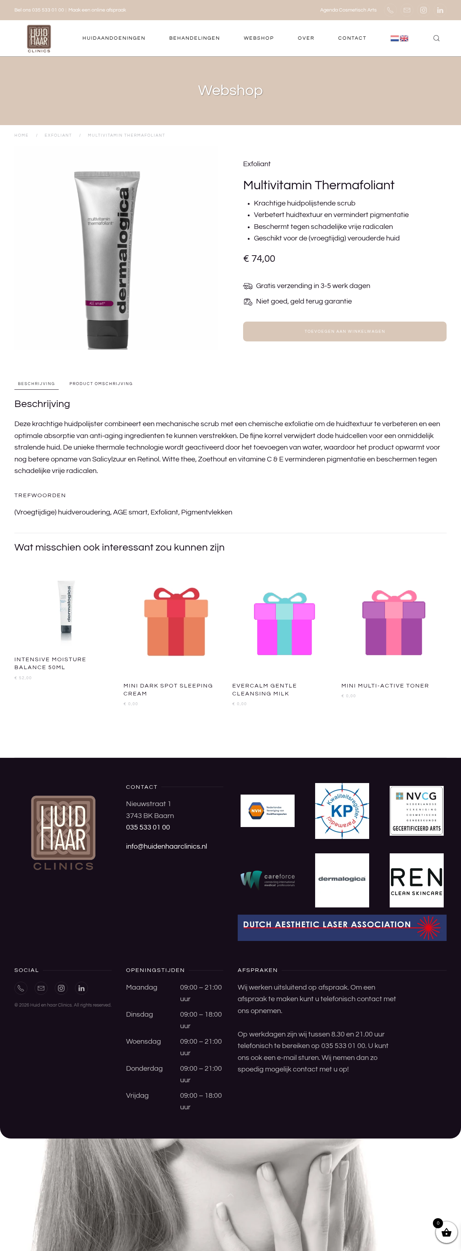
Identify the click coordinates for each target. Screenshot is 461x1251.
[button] (436, 38)
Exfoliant (257, 164)
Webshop (259, 38)
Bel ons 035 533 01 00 (39, 10)
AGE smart (130, 512)
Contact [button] (352, 38)
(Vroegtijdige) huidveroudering (62, 512)
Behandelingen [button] (194, 38)
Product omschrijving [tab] (101, 384)
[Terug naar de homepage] (39, 38)
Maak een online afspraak (97, 10)
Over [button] (306, 38)
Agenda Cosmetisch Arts (348, 10)
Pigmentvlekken (206, 512)
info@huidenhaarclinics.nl (166, 846)
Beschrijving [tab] (36, 384)
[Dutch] (395, 38)
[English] (404, 38)
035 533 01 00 (148, 827)
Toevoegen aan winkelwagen (345, 331)
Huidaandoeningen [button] (114, 38)
